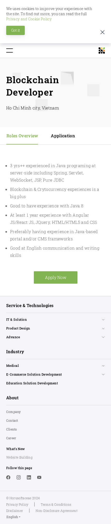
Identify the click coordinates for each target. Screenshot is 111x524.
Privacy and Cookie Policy (29, 18)
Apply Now (55, 277)
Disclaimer (14, 511)
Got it (15, 30)
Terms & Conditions (56, 504)
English (12, 517)
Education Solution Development (32, 383)
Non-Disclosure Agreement (56, 511)
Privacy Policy (17, 504)
